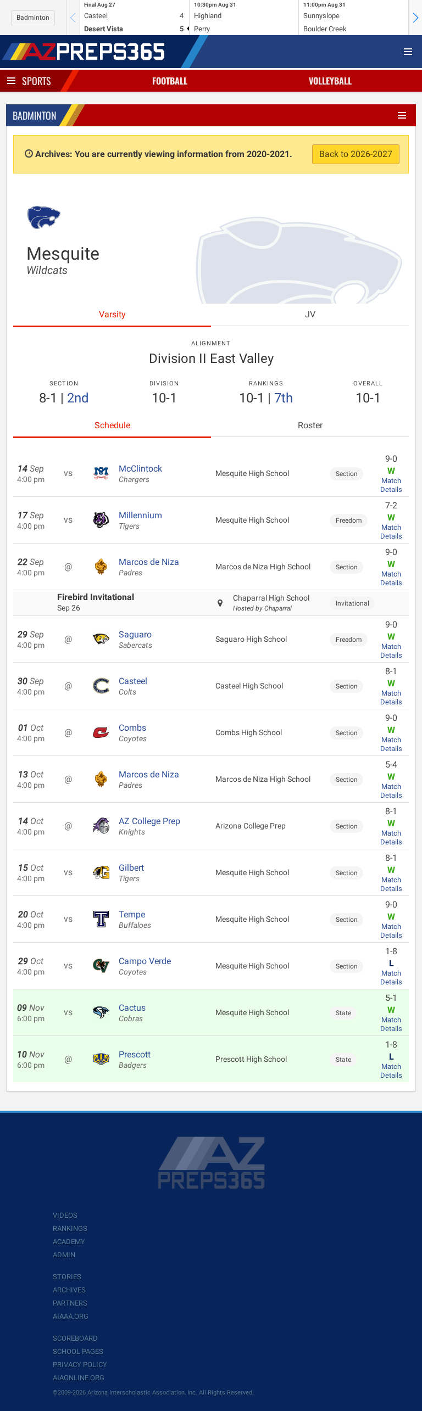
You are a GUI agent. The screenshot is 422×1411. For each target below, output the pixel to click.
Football (169, 80)
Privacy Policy (80, 1364)
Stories (67, 1277)
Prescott (135, 1059)
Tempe (135, 919)
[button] (415, 17)
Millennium (140, 520)
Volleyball (330, 80)
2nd (78, 398)
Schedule (112, 425)
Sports (36, 81)
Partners (70, 1303)
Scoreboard (75, 1338)
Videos (65, 1215)
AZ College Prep (149, 826)
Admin (64, 1255)
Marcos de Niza (149, 567)
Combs (133, 733)
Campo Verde (145, 966)
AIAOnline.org (78, 1378)
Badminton (32, 17)
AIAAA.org (70, 1316)
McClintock (140, 473)
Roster (310, 425)
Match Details (391, 485)
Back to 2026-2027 (355, 154)
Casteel (133, 686)
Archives (69, 1290)
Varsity (112, 314)
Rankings (70, 1228)
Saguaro (135, 639)
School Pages (78, 1351)
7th (283, 398)
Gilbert (131, 873)
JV (310, 314)
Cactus (132, 1013)
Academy (69, 1242)
